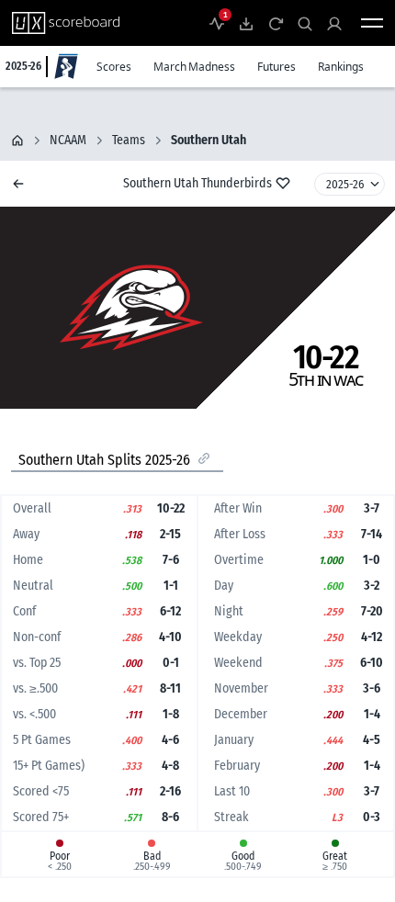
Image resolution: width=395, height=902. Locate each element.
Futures (276, 66)
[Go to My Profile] (334, 23)
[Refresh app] (275, 23)
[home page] (17, 140)
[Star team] (283, 182)
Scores (113, 66)
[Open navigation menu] (372, 23)
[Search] (305, 23)
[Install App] (246, 23)
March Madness (194, 66)
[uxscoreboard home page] (65, 23)
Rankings (341, 66)
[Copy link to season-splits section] (204, 458)
